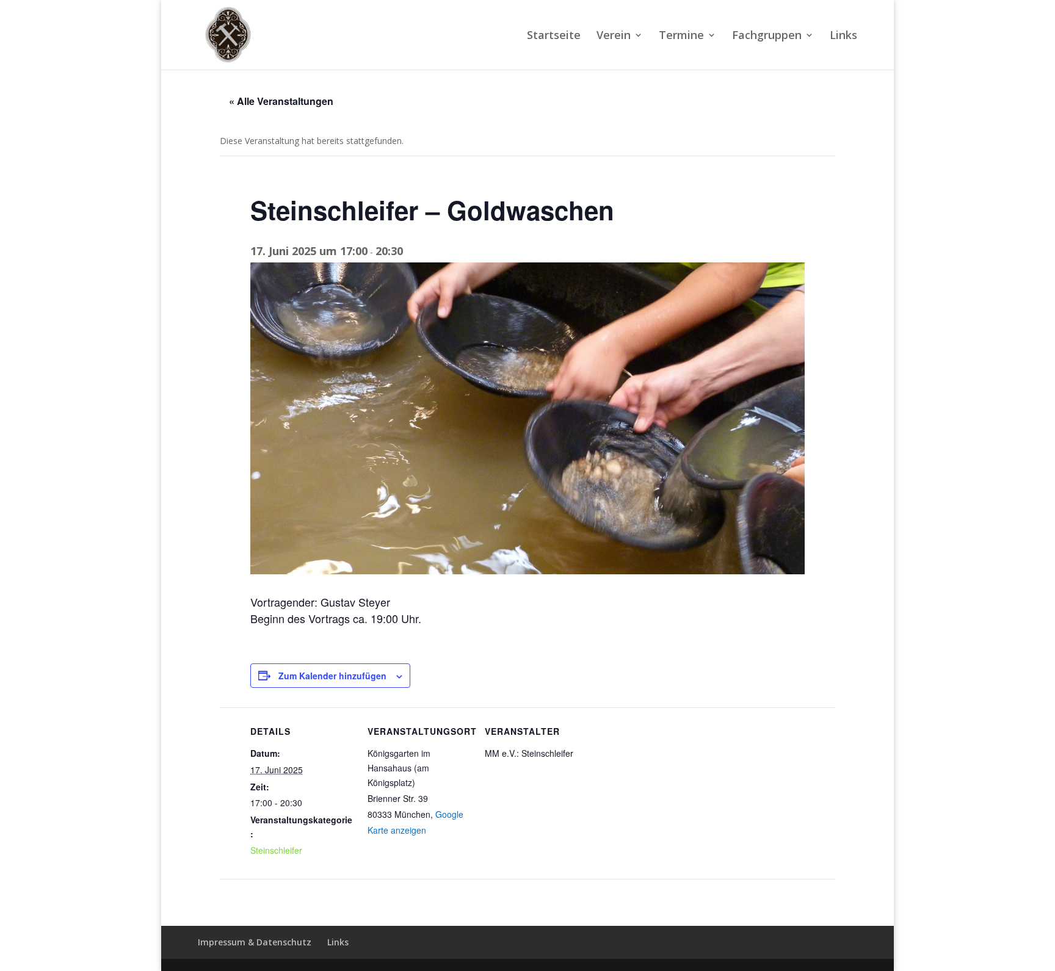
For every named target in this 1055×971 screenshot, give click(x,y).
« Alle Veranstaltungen (281, 101)
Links (843, 36)
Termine (681, 36)
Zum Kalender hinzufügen (332, 676)
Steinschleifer (276, 850)
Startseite (554, 36)
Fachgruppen (767, 36)
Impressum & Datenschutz (254, 942)
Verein (613, 36)
